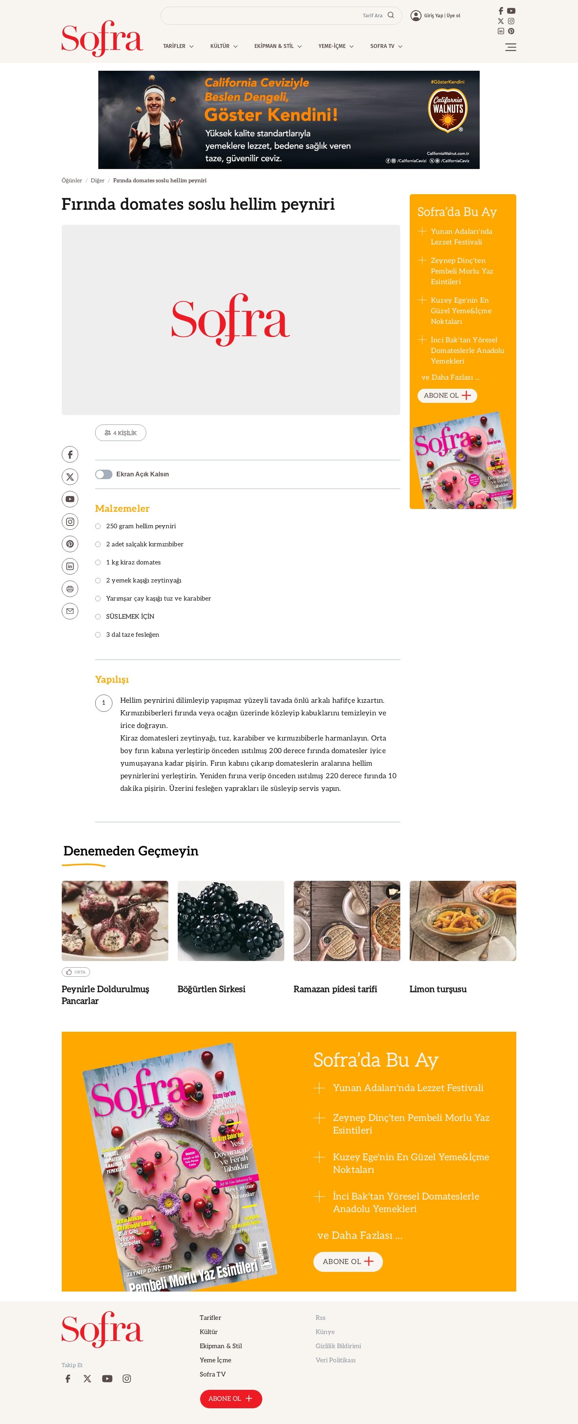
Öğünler (72, 180)
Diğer (98, 180)
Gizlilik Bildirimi (338, 1346)
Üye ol (453, 15)
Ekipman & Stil (221, 1346)
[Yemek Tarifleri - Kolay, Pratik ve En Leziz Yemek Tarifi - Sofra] (103, 38)
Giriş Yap (433, 15)
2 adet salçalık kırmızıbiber (145, 545)
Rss (321, 1318)
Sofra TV (213, 1374)
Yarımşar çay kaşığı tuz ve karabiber (158, 599)
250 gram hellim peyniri (141, 527)
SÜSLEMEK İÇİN (130, 617)
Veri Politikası (335, 1360)
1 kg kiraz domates (133, 563)
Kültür (209, 1332)
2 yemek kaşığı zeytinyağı (144, 581)
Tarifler (210, 1318)
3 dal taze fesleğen (132, 635)
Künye (325, 1332)
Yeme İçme (215, 1360)
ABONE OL (441, 396)
